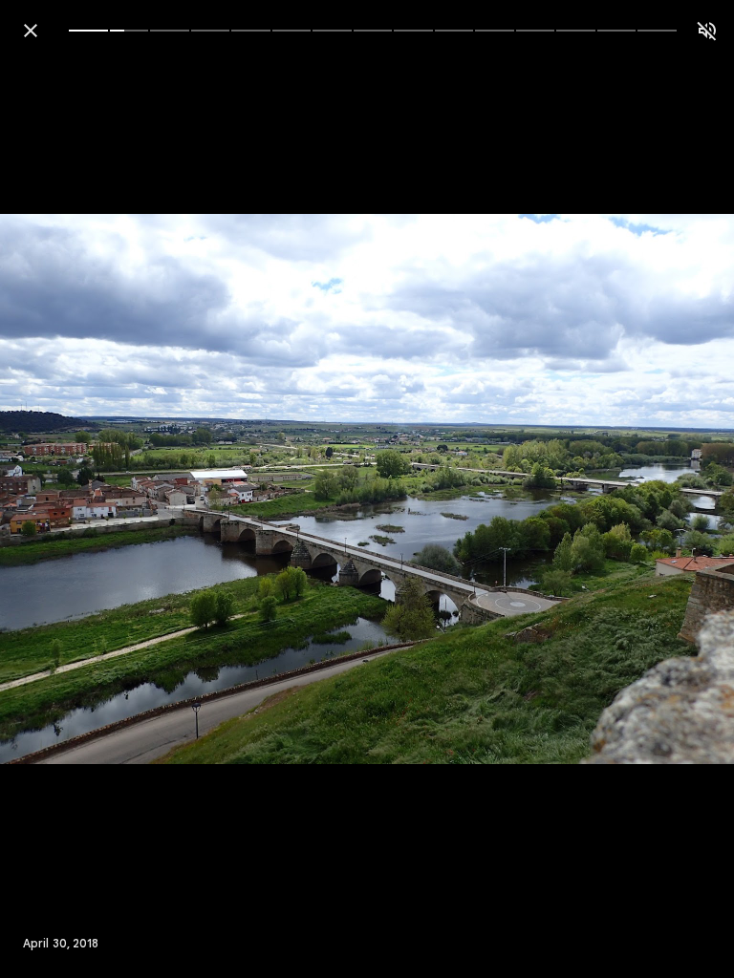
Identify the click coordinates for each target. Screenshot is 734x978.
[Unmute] (707, 30)
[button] (53, 489)
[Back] (31, 30)
